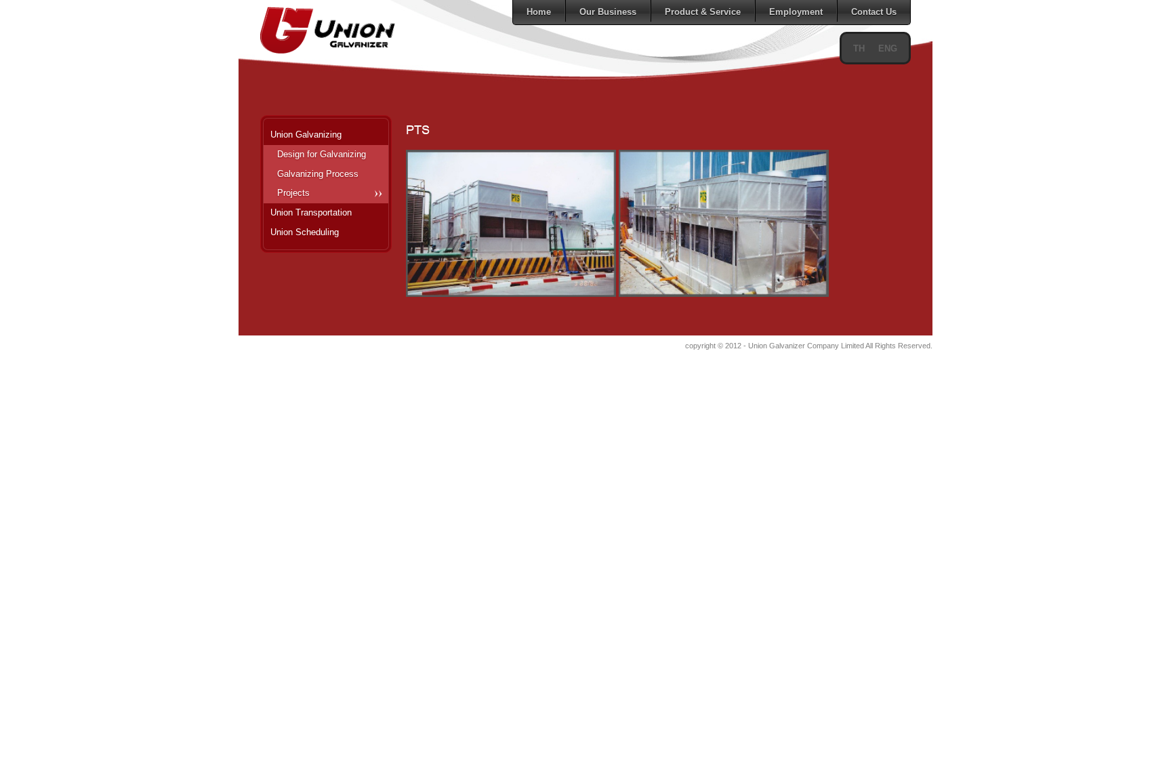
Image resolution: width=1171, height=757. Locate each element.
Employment (796, 12)
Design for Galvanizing (321, 154)
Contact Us (874, 12)
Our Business (607, 12)
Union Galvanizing (306, 134)
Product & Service (703, 12)
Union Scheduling (304, 232)
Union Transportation (311, 212)
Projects (293, 193)
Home (539, 12)
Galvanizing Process (317, 174)
